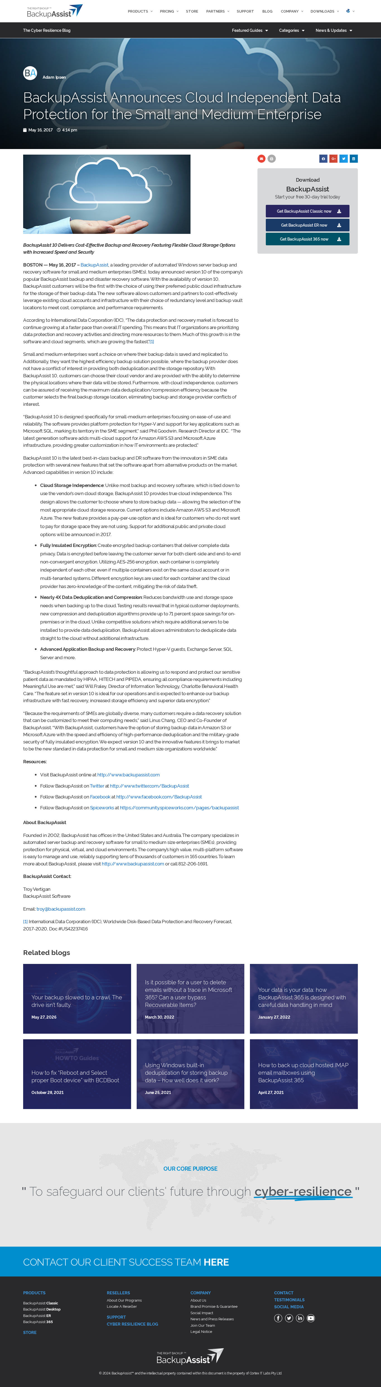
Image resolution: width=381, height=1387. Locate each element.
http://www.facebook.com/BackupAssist (159, 796)
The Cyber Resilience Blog (47, 30)
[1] (151, 341)
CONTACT (283, 1292)
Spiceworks (102, 807)
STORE (30, 1332)
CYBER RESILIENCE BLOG (132, 1324)
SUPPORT (116, 1317)
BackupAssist (94, 264)
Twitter (97, 785)
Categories (289, 30)
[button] (307, 211)
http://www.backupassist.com (128, 774)
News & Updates (331, 30)
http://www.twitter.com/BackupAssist (149, 785)
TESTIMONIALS (289, 1299)
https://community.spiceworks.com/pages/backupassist (179, 807)
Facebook (100, 796)
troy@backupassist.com (61, 908)
